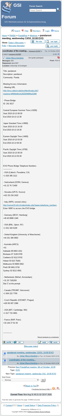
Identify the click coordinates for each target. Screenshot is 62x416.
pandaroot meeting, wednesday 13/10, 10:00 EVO (30, 352)
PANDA (12, 36)
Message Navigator (17, 46)
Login (47, 31)
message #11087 (35, 51)
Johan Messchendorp (15, 58)
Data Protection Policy (47, 405)
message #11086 (15, 54)
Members (36, 31)
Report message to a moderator (48, 337)
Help (26, 31)
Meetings (33, 36)
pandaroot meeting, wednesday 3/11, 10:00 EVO (36, 374)
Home (56, 31)
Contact (9, 405)
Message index (31, 346)
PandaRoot (22, 36)
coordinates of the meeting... (15, 51)
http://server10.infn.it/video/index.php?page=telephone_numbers (30, 205)
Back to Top (31, 386)
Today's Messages (16, 43)
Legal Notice (30, 405)
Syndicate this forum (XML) (41, 389)
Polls (4, 46)
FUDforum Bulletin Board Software (38, 412)
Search (17, 31)
